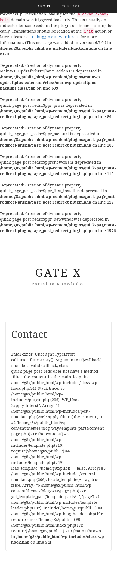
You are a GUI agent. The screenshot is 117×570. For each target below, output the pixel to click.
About (44, 6)
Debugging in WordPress (55, 37)
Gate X (58, 273)
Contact (71, 6)
